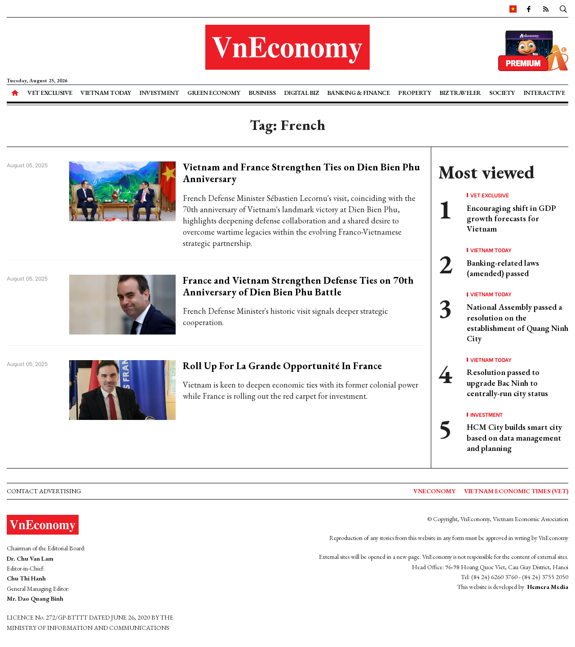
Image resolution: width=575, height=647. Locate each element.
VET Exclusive (49, 93)
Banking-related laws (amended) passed (503, 268)
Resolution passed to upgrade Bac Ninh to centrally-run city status (507, 382)
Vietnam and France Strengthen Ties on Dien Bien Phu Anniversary (301, 173)
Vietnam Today (105, 93)
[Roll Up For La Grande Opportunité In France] (122, 388)
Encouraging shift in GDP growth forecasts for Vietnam (511, 218)
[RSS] (546, 8)
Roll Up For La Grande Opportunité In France (282, 365)
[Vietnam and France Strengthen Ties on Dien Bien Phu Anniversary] (122, 190)
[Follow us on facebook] (529, 8)
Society (502, 93)
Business (261, 93)
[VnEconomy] (513, 8)
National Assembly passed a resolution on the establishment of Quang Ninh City (517, 323)
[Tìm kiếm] (563, 8)
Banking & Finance (358, 93)
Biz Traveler (460, 93)
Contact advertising (44, 491)
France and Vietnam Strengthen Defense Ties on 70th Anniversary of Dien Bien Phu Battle (298, 286)
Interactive (544, 93)
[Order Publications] (533, 49)
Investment (159, 93)
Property (414, 93)
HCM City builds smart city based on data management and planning (514, 437)
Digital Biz (301, 93)
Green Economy (213, 93)
